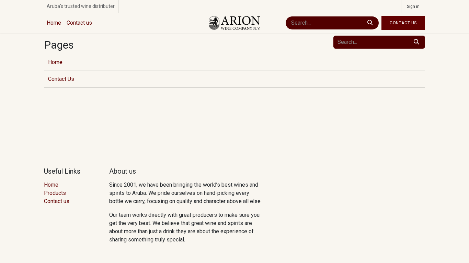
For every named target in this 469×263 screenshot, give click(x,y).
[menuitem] (54, 23)
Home (55, 62)
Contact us (56, 201)
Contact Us (403, 23)
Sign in (413, 6)
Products (55, 193)
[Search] (370, 22)
